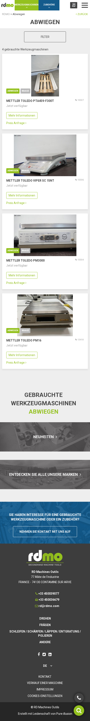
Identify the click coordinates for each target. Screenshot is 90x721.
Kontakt (45, 676)
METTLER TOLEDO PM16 (23, 340)
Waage (25, 91)
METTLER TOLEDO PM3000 (25, 260)
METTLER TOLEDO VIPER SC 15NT (30, 180)
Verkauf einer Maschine (45, 683)
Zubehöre (49, 5)
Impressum (45, 689)
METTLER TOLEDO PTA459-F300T (30, 101)
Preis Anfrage (15, 123)
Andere (45, 642)
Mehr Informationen (22, 115)
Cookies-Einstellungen (45, 696)
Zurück (82, 14)
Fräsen (45, 625)
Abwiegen (13, 91)
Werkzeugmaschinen (27, 5)
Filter (45, 36)
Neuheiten (44, 437)
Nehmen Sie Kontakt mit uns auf (45, 531)
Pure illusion (64, 713)
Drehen (45, 618)
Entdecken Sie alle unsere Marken (44, 474)
